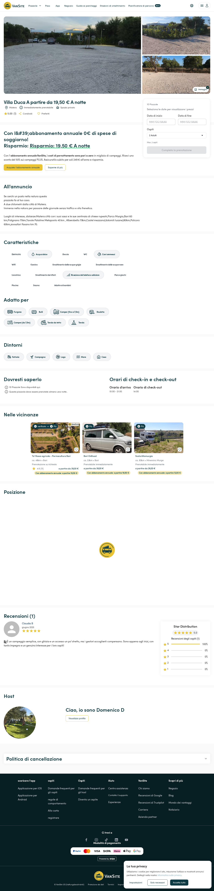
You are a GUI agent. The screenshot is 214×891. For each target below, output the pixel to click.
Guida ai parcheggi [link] (86, 5)
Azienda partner (147, 817)
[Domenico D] (20, 722)
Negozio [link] (68, 5)
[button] (192, 6)
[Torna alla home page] (14, 5)
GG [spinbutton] (157, 122)
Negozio (173, 788)
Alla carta (53, 810)
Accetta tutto (179, 882)
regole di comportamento (57, 801)
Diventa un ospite (88, 799)
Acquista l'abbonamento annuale (23, 167)
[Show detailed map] (107, 550)
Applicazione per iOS (30, 788)
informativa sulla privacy (169, 875)
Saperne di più (55, 167)
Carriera (143, 809)
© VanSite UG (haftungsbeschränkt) (69, 884)
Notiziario (174, 809)
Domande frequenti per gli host (91, 790)
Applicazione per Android (28, 797)
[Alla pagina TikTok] (106, 839)
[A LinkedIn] (116, 839)
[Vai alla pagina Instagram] (96, 839)
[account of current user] (204, 5)
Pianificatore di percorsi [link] (144, 5)
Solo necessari (157, 882)
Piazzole (32, 5)
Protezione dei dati (96, 884)
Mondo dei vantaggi (180, 802)
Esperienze (114, 802)
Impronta (122, 884)
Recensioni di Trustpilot (151, 802)
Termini (111, 884)
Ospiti (150, 129)
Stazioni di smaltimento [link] (112, 5)
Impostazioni (135, 882)
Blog (171, 795)
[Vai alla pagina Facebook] (86, 839)
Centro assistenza (118, 788)
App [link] (58, 5)
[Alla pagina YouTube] (126, 839)
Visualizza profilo (77, 718)
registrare (53, 817)
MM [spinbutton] (151, 122)
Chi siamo (143, 788)
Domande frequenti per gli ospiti (61, 790)
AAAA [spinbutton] (163, 122)
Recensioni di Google (150, 795)
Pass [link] (47, 5)
